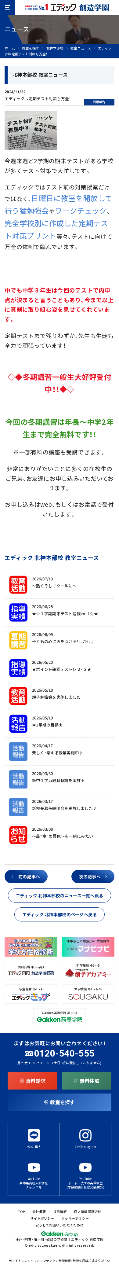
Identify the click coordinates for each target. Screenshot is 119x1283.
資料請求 (35, 1080)
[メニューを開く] (7, 7)
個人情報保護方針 (87, 1211)
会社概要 (39, 1211)
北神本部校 (54, 48)
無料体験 (89, 1080)
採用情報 (60, 1211)
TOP (21, 1211)
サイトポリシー (42, 1218)
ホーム (10, 48)
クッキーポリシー (75, 1218)
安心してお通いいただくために (59, 1225)
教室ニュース (80, 48)
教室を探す (30, 48)
